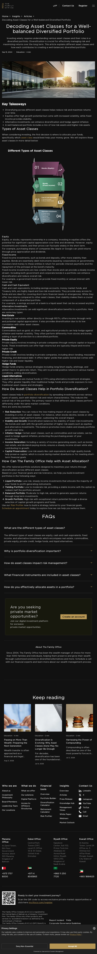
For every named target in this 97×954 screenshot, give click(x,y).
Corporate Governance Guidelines (65, 923)
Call (84, 812)
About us (6, 791)
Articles (28, 16)
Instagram (87, 799)
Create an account (73, 616)
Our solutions (27, 795)
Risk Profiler (46, 816)
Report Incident (56, 920)
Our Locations (8, 810)
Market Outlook (67, 823)
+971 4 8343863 (32, 875)
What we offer (28, 791)
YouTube (87, 803)
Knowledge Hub (67, 803)
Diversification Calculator (47, 804)
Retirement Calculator (45, 810)
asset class (26, 137)
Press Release (66, 799)
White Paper (65, 814)
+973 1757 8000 (7, 875)
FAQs (68, 920)
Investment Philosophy (7, 796)
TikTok (86, 808)
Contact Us (68, 6)
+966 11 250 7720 (60, 875)
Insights (16, 16)
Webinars (64, 818)
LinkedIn (87, 791)
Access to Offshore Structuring (26, 806)
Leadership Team (10, 806)
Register (83, 6)
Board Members (9, 802)
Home (5, 16)
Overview (45, 794)
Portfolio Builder (48, 798)
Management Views (66, 808)
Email (85, 816)
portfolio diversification (36, 394)
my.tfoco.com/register (41, 902)
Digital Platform (28, 799)
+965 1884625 (86, 876)
